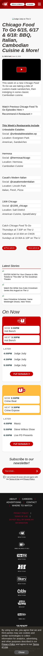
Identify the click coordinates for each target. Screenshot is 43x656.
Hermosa (7, 153)
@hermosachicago (20, 157)
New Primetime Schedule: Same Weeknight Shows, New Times (18, 300)
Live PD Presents (23, 435)
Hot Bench (10, 331)
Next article (33, 248)
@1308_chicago (18, 205)
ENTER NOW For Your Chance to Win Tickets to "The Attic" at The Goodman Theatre (21, 276)
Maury (17, 423)
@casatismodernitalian (22, 181)
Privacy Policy (21, 513)
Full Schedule (20, 374)
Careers (27, 499)
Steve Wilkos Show (24, 429)
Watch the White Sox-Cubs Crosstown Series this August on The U (20, 289)
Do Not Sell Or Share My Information (21, 521)
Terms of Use (14, 479)
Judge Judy (20, 353)
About (13, 499)
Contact (31, 502)
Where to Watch (17, 4)
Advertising (13, 502)
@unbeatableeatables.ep (23, 133)
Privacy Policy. (29, 479)
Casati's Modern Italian (14, 177)
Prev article (9, 248)
